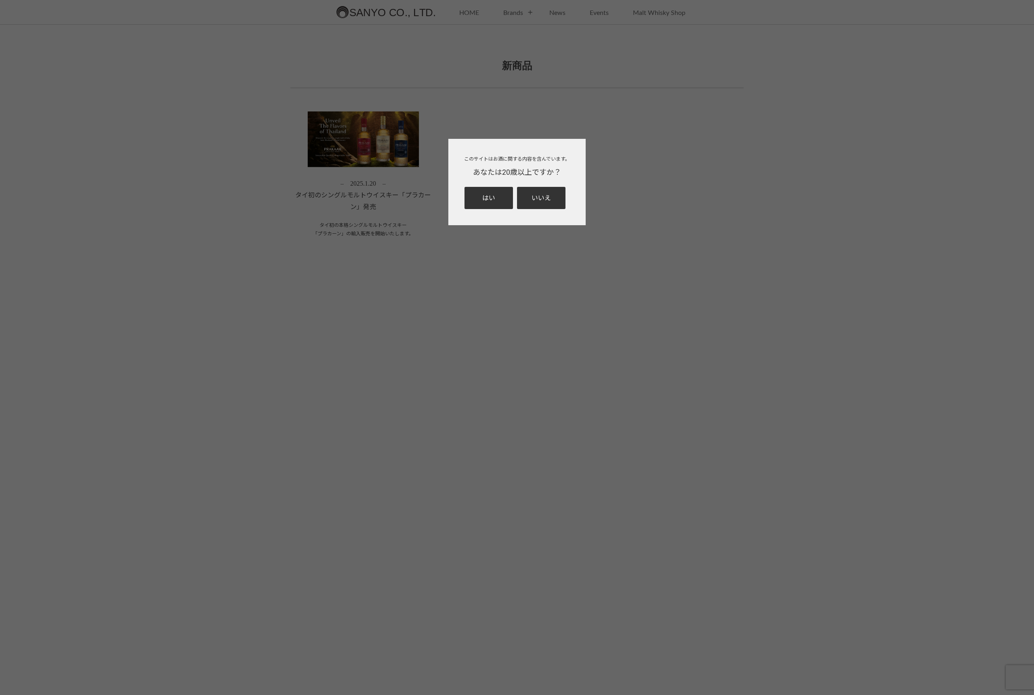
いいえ (541, 198)
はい (488, 198)
